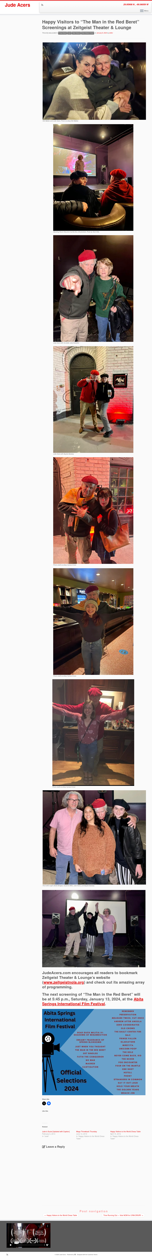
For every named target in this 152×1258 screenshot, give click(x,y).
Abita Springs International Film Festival (92, 1001)
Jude (69, 33)
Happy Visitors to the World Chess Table (125, 1131)
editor (111, 33)
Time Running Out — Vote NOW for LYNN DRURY (123, 1215)
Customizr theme (92, 1254)
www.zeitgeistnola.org (63, 982)
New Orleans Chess (87, 33)
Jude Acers (17, 5)
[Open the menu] (142, 11)
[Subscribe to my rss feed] (43, 4)
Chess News (62, 33)
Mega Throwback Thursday (86, 1131)
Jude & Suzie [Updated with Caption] (56, 1131)
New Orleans (76, 33)
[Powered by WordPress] (75, 1254)
